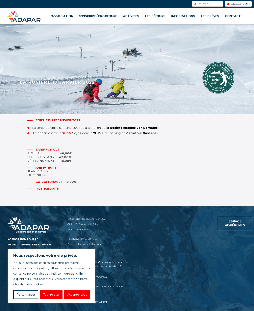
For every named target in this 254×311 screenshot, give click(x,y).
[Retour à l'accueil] (24, 16)
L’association (61, 16)
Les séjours (155, 16)
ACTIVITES (131, 16)
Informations (183, 16)
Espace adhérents (240, 4)
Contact (233, 16)
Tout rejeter (51, 294)
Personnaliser (25, 294)
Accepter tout (77, 294)
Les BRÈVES (210, 16)
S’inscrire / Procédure (98, 16)
